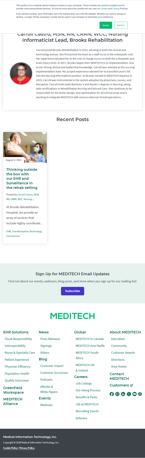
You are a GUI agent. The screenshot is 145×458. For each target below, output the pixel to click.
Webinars (46, 405)
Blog (43, 359)
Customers (119, 385)
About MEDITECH (125, 332)
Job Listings (84, 383)
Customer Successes (54, 373)
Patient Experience (17, 360)
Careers (81, 377)
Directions (118, 360)
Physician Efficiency (17, 366)
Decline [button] (121, 25)
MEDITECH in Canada (90, 339)
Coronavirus (13, 236)
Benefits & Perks (86, 397)
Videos (44, 353)
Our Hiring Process (88, 390)
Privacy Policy (27, 448)
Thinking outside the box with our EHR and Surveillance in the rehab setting (21, 178)
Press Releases (50, 339)
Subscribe (72, 291)
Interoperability (15, 346)
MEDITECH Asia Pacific (90, 346)
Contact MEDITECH (119, 376)
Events (45, 398)
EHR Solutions (15, 332)
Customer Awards (123, 353)
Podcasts (46, 379)
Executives (118, 339)
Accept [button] (106, 25)
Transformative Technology (27, 231)
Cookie (104, 8)
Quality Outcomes (17, 380)
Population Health (17, 373)
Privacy (116, 8)
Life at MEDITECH (87, 404)
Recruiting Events (87, 411)
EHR (8, 231)
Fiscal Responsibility (18, 339)
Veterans (81, 418)
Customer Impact (51, 366)
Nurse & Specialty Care (20, 353)
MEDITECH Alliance (12, 401)
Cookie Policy (10, 448)
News (44, 332)
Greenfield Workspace (13, 390)
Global (80, 332)
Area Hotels (119, 366)
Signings (46, 346)
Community (119, 346)
